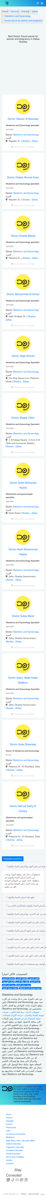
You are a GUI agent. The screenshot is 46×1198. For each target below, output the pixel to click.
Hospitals (10, 1120)
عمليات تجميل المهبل (10, 988)
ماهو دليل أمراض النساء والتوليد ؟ (20, 897)
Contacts (10, 1163)
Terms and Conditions (15, 1156)
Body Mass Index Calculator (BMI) (20, 1140)
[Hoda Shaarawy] (23, 732)
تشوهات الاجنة (32, 1011)
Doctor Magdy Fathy (23, 417)
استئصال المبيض (8, 978)
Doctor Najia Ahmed (23, 356)
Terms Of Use (33, 1194)
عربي (43, 1194)
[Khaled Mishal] (23, 224)
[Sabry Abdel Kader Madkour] (23, 666)
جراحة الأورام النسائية (13, 1015)
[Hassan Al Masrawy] (23, 107)
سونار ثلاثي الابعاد (9, 985)
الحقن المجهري (33, 978)
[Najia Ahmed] (23, 344)
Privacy (24, 1194)
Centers (9, 1124)
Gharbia (26, 140)
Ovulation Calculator (14, 1150)
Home (8, 1114)
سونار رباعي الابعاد (23, 985)
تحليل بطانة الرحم (22, 982)
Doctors (9, 1117)
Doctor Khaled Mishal (23, 235)
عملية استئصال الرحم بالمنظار (30, 988)
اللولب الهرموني (8, 982)
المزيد (8, 137)
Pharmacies (11, 1127)
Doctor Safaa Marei (23, 616)
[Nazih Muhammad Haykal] (23, 537)
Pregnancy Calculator (15, 1147)
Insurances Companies (15, 1134)
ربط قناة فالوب (17, 1011)
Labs (8, 1130)
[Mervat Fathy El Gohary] (23, 794)
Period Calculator (13, 1153)
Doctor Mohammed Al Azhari (23, 294)
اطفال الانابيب (21, 978)
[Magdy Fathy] (23, 406)
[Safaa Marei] (23, 604)
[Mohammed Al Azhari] (23, 282)
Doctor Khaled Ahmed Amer (23, 177)
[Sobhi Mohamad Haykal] (23, 471)
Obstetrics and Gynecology (26, 134)
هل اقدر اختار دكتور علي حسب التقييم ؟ (23, 938)
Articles (9, 1160)
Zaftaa (35, 140)
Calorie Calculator (13, 1143)
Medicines (10, 1137)
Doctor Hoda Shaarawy (23, 744)
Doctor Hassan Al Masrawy (23, 119)
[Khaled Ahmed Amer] (23, 165)
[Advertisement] (23, 70)
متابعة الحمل (35, 982)
